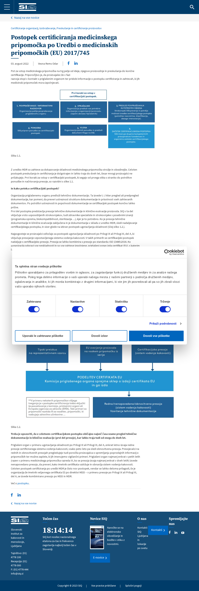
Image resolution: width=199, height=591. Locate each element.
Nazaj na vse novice (26, 17)
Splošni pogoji (133, 585)
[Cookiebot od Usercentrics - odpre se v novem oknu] (167, 252)
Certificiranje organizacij (24, 28)
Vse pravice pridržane (103, 585)
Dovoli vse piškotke (156, 335)
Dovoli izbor (99, 335)
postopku (23, 483)
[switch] (77, 309)
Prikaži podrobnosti (163, 323)
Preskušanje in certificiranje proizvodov (79, 28)
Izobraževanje (47, 28)
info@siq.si (17, 573)
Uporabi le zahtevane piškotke (42, 335)
